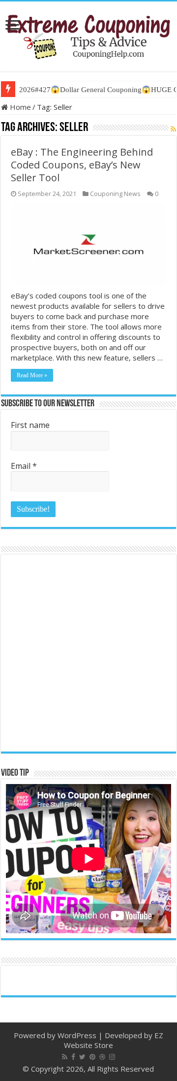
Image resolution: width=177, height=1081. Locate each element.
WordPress (77, 1035)
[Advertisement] (88, 653)
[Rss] (64, 1057)
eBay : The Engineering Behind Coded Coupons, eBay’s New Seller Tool (82, 164)
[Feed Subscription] (173, 128)
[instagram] (112, 1057)
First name (30, 425)
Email (24, 465)
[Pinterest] (92, 1057)
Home (19, 107)
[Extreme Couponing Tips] (88, 34)
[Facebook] (73, 1057)
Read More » (32, 375)
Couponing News (115, 193)
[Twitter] (82, 1057)
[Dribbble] (102, 1057)
